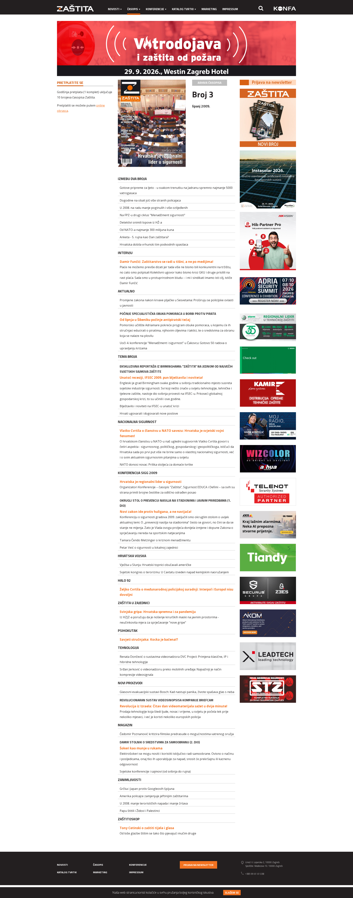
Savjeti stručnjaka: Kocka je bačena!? (149, 639)
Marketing (209, 9)
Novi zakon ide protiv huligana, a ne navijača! (155, 512)
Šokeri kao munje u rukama (141, 748)
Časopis (132, 9)
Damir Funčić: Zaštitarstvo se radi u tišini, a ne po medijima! (166, 262)
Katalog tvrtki (183, 9)
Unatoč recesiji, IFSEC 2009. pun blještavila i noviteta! (161, 377)
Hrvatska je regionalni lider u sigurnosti (150, 482)
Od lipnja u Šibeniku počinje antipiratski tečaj (155, 320)
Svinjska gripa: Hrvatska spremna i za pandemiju (158, 612)
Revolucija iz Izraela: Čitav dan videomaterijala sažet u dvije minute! (173, 706)
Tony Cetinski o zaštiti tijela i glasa (147, 828)
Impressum (230, 9)
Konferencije (155, 9)
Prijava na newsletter (198, 865)
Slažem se (232, 892)
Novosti (113, 9)
